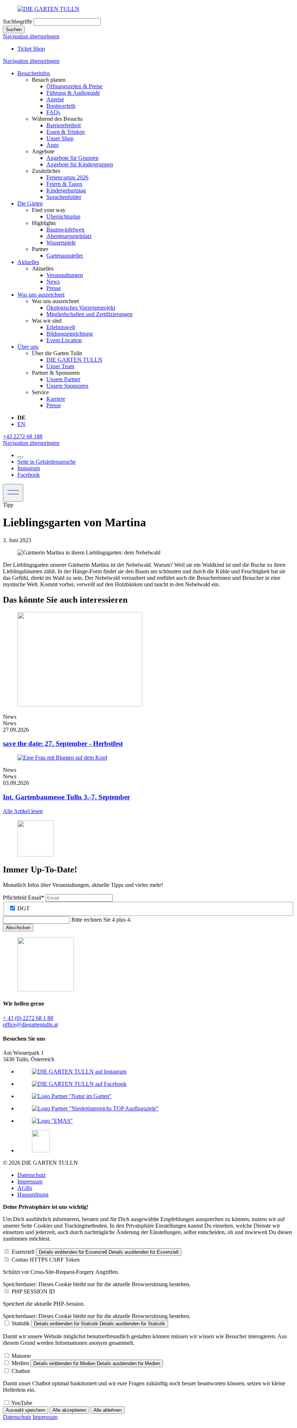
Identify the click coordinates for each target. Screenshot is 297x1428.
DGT (23, 908)
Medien (20, 1363)
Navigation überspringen (31, 36)
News (53, 282)
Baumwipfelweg (65, 229)
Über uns (27, 347)
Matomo (21, 1356)
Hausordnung (33, 1194)
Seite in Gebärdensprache (46, 462)
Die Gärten (30, 203)
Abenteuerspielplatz (69, 236)
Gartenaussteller (64, 255)
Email (23, 897)
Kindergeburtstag (66, 190)
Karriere (55, 399)
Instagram (28, 468)
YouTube (21, 1403)
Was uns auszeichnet (40, 295)
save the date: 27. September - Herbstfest (63, 743)
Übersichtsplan (63, 216)
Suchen (14, 29)
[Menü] (13, 493)
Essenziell (23, 1252)
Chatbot (21, 1371)
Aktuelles (28, 262)
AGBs (24, 1188)
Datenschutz (31, 1175)
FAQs (53, 112)
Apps (52, 145)
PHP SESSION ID (33, 1291)
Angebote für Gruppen (72, 158)
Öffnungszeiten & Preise (74, 86)
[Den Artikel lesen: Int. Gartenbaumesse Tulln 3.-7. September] (62, 758)
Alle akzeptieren (69, 1410)
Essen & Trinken (65, 132)
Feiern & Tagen (64, 184)
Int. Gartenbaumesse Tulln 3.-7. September (66, 797)
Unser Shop (60, 138)
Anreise (55, 99)
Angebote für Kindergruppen (79, 164)
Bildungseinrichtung (69, 334)
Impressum (29, 1181)
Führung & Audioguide (73, 93)
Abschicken (18, 927)
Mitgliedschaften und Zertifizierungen (89, 314)
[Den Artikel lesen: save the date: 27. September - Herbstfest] (79, 704)
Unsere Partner (63, 379)
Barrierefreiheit (63, 125)
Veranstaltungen (64, 275)
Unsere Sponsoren (67, 386)
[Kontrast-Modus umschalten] (20, 457)
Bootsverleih (60, 106)
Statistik (21, 1323)
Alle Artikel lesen (23, 811)
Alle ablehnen (107, 1410)
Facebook (28, 475)
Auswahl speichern (25, 1410)
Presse (53, 288)
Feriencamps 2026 (67, 177)
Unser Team (60, 366)
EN (21, 424)
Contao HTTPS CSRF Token (46, 1260)
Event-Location (64, 340)
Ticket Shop (31, 49)
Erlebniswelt (60, 327)
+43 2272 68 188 (22, 436)
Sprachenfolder (63, 197)
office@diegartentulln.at (30, 1024)
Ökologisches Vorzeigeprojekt (80, 308)
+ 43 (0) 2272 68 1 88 (28, 1018)
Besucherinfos (33, 73)
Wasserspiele (61, 242)
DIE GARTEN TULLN (74, 360)
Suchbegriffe (17, 21)
